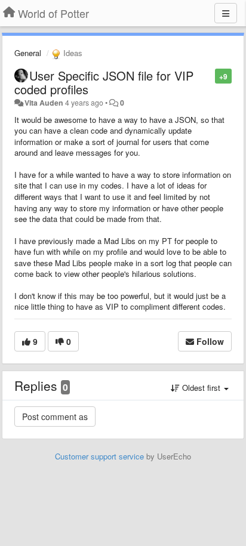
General (27, 52)
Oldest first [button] (201, 387)
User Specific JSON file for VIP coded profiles (103, 82)
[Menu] (225, 13)
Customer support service (99, 456)
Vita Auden (43, 102)
